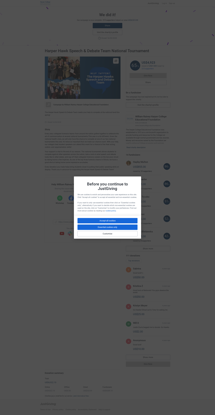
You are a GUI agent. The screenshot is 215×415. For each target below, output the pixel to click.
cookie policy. (111, 211)
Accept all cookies (108, 220)
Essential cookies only (107, 227)
